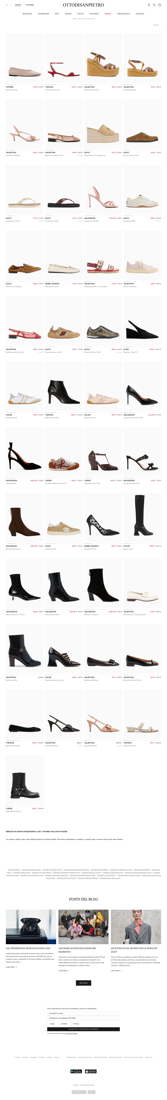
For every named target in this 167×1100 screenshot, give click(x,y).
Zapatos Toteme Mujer (106, 875)
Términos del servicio (115, 1057)
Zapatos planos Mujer (100, 870)
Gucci (87, 152)
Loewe (48, 480)
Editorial (140, 14)
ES (7, 5)
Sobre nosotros (71, 1057)
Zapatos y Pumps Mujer (41, 872)
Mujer (18, 5)
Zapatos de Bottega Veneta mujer (66, 872)
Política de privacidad (71, 1033)
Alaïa (126, 349)
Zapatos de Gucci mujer (91, 872)
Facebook (25, 1057)
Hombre (30, 5)
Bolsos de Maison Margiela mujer (138, 872)
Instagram (33, 1057)
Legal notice (148, 1057)
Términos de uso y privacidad (133, 1057)
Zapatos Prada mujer (21, 872)
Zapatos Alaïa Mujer (142, 870)
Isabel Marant (52, 284)
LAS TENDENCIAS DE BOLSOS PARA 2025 (28, 948)
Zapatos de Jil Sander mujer (32, 875)
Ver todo (83, 983)
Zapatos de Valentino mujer (121, 870)
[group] (25, 59)
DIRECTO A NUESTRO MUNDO (83, 1029)
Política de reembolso (100, 1057)
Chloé (9, 415)
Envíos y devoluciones (85, 1057)
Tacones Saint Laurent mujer (128, 875)
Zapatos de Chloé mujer (31, 870)
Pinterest (42, 1057)
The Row (49, 87)
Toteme (9, 87)
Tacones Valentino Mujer (88, 878)
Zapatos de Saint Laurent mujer (76, 870)
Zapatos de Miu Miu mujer (113, 872)
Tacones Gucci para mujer (110, 878)
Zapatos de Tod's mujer (66, 878)
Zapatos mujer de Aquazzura (56, 875)
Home (74, 19)
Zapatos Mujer (14, 870)
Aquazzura (89, 218)
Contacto (17, 1057)
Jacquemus (11, 612)
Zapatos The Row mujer (52, 870)
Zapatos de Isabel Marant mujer (82, 875)
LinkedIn (49, 1057)
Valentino (89, 87)
